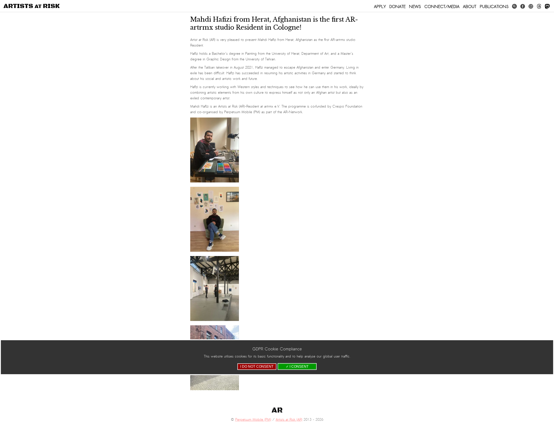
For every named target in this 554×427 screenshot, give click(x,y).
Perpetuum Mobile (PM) (253, 419)
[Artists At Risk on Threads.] (539, 6)
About (469, 6)
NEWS (415, 6)
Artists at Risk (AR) (289, 419)
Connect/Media (441, 6)
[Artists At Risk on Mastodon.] (547, 7)
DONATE (397, 6)
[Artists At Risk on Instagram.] (531, 6)
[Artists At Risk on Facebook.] (522, 6)
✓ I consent (297, 366)
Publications (494, 6)
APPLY (380, 6)
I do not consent (257, 366)
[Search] (514, 6)
